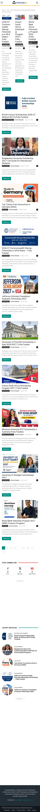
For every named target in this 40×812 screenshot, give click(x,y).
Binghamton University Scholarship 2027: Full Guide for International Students (17, 160)
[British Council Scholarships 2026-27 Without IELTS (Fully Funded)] (20, 103)
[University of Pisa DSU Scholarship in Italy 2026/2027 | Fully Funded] (20, 330)
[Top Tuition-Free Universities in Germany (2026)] (20, 193)
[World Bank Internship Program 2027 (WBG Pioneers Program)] (20, 509)
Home (3, 10)
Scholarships (6, 44)
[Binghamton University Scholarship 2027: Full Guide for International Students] (20, 147)
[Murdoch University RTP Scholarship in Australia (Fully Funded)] (20, 418)
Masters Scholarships (8, 119)
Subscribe (32, 567)
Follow (20, 567)
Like (8, 567)
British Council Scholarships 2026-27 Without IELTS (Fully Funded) (19, 115)
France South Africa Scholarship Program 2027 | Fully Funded (16, 387)
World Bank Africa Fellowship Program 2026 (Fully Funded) (33, 30)
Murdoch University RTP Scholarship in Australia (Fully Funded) (19, 430)
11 (32, 548)
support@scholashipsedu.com (24, 800)
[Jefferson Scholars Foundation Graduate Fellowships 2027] (20, 285)
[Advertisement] (20, 602)
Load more (19, 698)
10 (27, 548)
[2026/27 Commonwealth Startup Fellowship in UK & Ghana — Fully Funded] (6, 17)
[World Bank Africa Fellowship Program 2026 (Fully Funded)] (33, 17)
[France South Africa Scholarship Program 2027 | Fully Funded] (20, 17)
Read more (6, 89)
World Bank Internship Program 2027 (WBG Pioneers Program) (18, 522)
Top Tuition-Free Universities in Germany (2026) (16, 205)
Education (5, 209)
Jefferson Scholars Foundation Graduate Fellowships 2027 (16, 297)
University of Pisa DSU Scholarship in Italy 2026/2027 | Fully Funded (19, 343)
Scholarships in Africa (33, 42)
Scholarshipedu (6, 46)
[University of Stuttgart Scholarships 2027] (20, 463)
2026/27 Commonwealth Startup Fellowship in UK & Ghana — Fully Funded (6, 32)
